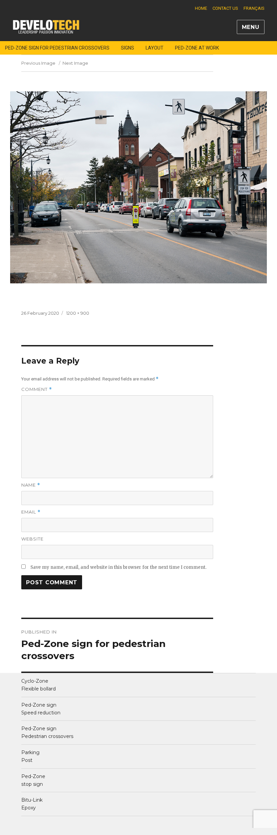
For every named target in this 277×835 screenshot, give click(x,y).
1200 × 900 (77, 313)
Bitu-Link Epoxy (32, 804)
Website (32, 539)
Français (254, 8)
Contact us (225, 8)
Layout (154, 48)
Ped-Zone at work (197, 48)
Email (31, 512)
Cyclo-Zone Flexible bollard (38, 685)
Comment (36, 389)
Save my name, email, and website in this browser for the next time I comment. (118, 567)
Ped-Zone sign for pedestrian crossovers (57, 48)
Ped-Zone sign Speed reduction (40, 709)
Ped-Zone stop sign (33, 780)
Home (201, 8)
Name (30, 485)
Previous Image (38, 63)
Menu (250, 27)
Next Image (75, 63)
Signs (127, 48)
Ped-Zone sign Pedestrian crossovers (47, 732)
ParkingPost (30, 756)
